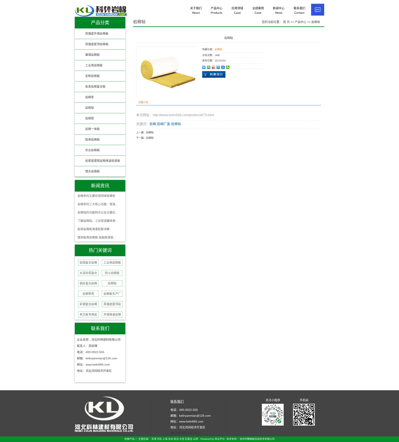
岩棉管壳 (88, 293)
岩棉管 (89, 118)
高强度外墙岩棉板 (96, 33)
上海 (165, 439)
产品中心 (216, 10)
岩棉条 (89, 97)
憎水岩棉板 (92, 171)
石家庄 (188, 439)
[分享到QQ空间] (209, 67)
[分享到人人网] (223, 67)
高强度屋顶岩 (112, 304)
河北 (159, 439)
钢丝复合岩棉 (88, 283)
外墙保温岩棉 (112, 314)
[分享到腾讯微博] (218, 67)
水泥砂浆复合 (88, 273)
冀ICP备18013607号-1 (185, 433)
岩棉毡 (89, 107)
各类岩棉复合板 (95, 86)
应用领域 (237, 10)
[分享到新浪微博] (213, 67)
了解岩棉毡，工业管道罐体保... (98, 220)
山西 (195, 439)
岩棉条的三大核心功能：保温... (98, 204)
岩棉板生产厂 (112, 293)
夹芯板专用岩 (88, 314)
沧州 (170, 439)
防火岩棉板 (112, 273)
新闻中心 (278, 10)
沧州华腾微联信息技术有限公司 (257, 439)
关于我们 (196, 10)
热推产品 (129, 439)
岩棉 (152, 124)
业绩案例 (258, 10)
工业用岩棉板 (94, 65)
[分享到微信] (228, 67)
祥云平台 (220, 439)
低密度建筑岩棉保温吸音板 (102, 160)
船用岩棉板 (92, 139)
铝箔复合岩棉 (88, 262)
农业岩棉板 (92, 150)
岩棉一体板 (92, 129)
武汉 (176, 439)
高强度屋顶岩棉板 (96, 44)
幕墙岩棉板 (92, 54)
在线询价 (213, 74)
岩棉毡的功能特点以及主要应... (98, 212)
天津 (153, 439)
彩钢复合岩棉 (88, 304)
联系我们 (299, 10)
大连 (181, 439)
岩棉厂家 (163, 124)
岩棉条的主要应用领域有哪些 (96, 195)
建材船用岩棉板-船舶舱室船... (97, 237)
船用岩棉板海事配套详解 (94, 229)
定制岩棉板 (92, 76)
